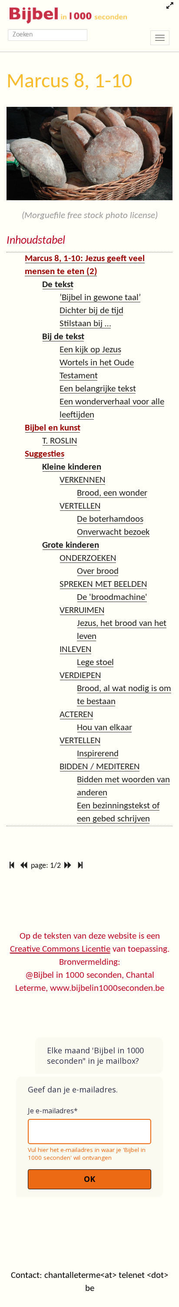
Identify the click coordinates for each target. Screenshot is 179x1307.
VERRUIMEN (82, 610)
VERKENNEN (83, 480)
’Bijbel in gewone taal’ (100, 297)
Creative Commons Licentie (60, 949)
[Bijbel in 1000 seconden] (65, 13)
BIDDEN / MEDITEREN (100, 766)
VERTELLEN (80, 506)
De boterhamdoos (110, 519)
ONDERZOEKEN (88, 558)
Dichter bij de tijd (91, 310)
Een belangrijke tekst (98, 389)
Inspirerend (98, 753)
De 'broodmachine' (112, 597)
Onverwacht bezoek (113, 532)
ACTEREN (76, 714)
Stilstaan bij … (85, 323)
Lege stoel (95, 662)
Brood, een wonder (112, 493)
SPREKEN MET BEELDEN (103, 584)
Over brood (98, 571)
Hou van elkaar (104, 727)
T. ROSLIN (59, 441)
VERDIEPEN (80, 675)
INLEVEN (76, 649)
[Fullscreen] (170, 6)
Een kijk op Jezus (90, 349)
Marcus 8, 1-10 (69, 82)
